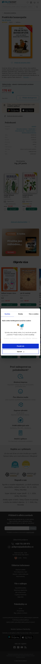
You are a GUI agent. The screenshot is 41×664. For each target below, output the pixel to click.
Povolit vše (20, 346)
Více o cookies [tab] (34, 314)
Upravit (19, 351)
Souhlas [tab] (7, 314)
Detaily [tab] (20, 314)
